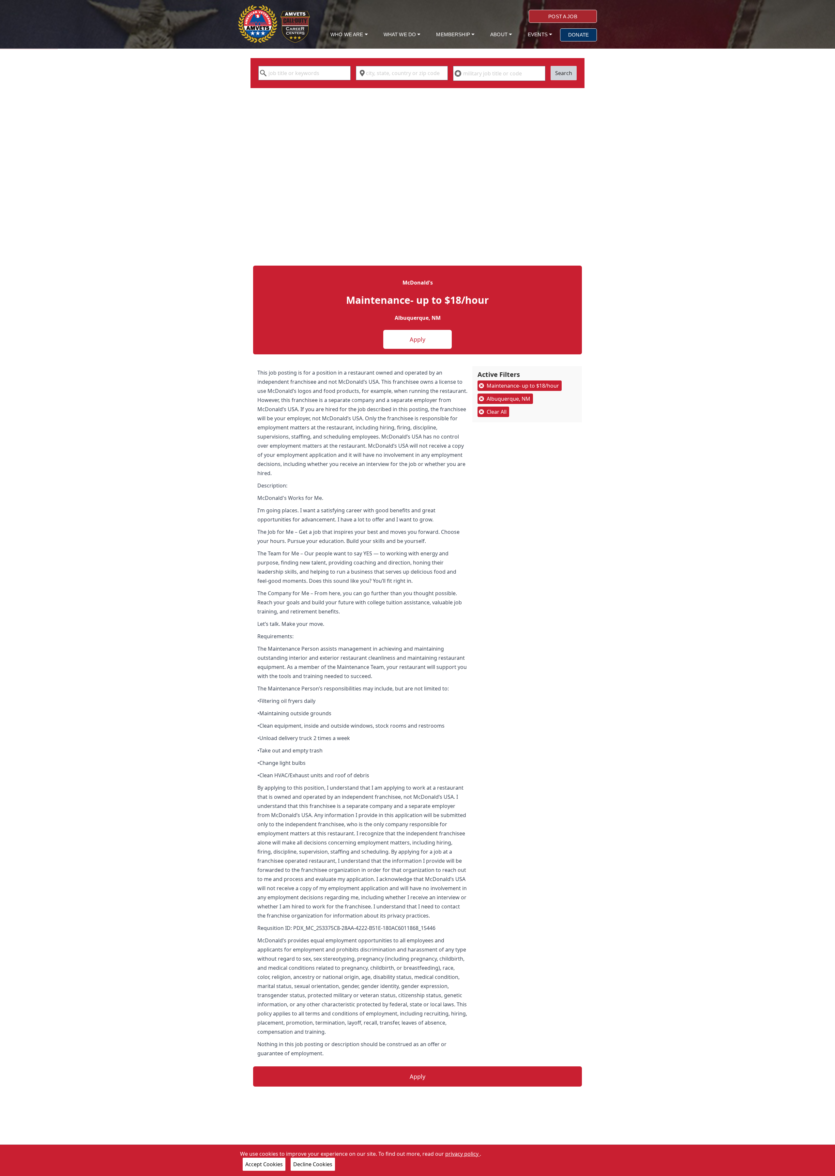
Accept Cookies (264, 1164)
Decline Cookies (312, 1164)
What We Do (401, 34)
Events (538, 34)
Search (563, 73)
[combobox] (304, 73)
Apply (417, 339)
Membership (453, 34)
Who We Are (347, 34)
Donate (578, 35)
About (499, 34)
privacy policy (462, 1153)
